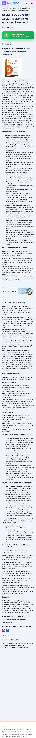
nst (26, 562)
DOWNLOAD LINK (25, 626)
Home (4, 8)
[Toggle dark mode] (27, 3)
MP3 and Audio (11, 8)
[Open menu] (32, 3)
